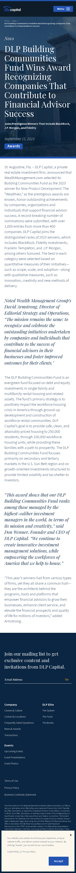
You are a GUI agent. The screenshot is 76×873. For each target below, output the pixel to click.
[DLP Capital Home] (12, 9)
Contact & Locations (15, 717)
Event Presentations (14, 757)
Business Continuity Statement (20, 795)
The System (48, 710)
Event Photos (11, 763)
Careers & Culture (13, 710)
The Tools (47, 717)
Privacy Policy (11, 788)
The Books (47, 723)
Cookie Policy (13, 851)
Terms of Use (11, 781)
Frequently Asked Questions (19, 723)
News (14, 21)
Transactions (11, 735)
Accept (58, 861)
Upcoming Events (13, 751)
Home (6, 21)
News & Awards (12, 729)
